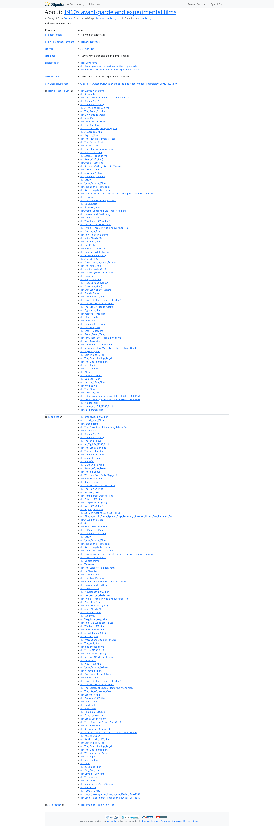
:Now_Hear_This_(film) (94, 234)
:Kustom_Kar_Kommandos (96, 344)
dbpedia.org (144, 18)
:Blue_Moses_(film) (92, 646)
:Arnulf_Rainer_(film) (93, 255)
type (49, 48)
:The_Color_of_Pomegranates (98, 200)
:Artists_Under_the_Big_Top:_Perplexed (103, 210)
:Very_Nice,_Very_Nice (93, 248)
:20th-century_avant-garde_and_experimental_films (109, 69)
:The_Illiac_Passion (92, 578)
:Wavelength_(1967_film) (95, 221)
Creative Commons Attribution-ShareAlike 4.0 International (170, 821)
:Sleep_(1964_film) (91, 159)
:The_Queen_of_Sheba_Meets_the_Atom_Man (106, 687)
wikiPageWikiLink (58, 90)
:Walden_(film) (89, 402)
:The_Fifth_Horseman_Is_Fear (97, 138)
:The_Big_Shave (90, 125)
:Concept (87, 48)
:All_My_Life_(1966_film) (94, 107)
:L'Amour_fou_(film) (92, 296)
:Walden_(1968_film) (92, 626)
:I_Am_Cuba (88, 276)
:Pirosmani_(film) (91, 286)
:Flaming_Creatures (92, 324)
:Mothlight (87, 365)
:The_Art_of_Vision (92, 451)
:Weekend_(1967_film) (93, 533)
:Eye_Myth (87, 245)
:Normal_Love (89, 145)
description (53, 34)
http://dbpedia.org (106, 18)
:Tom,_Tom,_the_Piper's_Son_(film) (100, 337)
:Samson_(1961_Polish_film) (96, 272)
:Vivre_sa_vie (88, 385)
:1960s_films (88, 62)
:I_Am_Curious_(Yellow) (94, 282)
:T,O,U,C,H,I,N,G (90, 392)
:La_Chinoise (88, 203)
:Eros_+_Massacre (91, 330)
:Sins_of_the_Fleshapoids (95, 186)
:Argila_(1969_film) (91, 162)
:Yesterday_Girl (90, 327)
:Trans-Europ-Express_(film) (96, 149)
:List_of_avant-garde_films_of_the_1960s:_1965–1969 (110, 399)
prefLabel (52, 76)
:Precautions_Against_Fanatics (98, 262)
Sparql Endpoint (219, 4)
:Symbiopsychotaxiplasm (95, 190)
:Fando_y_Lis (88, 320)
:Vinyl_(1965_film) (91, 279)
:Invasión (87, 118)
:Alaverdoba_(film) (91, 131)
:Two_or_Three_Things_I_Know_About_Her (104, 227)
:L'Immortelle (89, 317)
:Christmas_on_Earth (93, 557)
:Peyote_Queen (90, 351)
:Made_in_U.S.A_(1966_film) (96, 406)
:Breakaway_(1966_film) (94, 416)
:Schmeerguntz (90, 207)
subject (53, 416)
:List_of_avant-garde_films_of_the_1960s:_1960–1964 (110, 396)
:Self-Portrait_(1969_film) (95, 739)
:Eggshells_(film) (90, 310)
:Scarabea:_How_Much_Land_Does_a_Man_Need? (108, 348)
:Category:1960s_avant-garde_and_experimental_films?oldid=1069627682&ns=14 (130, 83)
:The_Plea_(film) (90, 241)
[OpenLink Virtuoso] (112, 816)
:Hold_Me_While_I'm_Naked (96, 252)
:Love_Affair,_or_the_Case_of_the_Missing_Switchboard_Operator (117, 193)
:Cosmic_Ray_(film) (92, 104)
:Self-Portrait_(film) (92, 409)
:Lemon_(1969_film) (92, 382)
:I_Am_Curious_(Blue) (93, 183)
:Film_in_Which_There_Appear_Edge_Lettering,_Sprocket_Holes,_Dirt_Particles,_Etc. (126, 516)
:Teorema (87, 197)
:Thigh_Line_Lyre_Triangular (97, 550)
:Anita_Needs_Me (91, 238)
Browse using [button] (76, 4)
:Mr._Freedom (89, 368)
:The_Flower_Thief (91, 142)
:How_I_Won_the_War (93, 526)
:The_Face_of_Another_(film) (97, 303)
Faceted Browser (196, 4)
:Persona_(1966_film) (93, 313)
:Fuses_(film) (88, 708)
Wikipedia (111, 821)
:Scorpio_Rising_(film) (93, 155)
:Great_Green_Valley (93, 334)
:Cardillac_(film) (90, 169)
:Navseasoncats (90, 41)
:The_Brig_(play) (90, 440)
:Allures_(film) (89, 258)
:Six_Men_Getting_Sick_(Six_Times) (100, 166)
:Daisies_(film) (89, 560)
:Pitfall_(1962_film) (91, 152)
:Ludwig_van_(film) (92, 90)
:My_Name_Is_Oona (92, 114)
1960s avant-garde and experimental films (120, 12)
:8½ (83, 523)
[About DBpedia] (54, 4)
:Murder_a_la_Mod (92, 464)
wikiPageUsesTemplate (59, 41)
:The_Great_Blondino (93, 111)
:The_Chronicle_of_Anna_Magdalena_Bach (104, 97)
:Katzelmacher (89, 217)
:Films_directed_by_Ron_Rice (97, 804)
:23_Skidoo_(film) (91, 375)
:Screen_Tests (89, 94)
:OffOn (85, 179)
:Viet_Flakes (88, 787)
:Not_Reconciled (90, 341)
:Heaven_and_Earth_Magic (96, 214)
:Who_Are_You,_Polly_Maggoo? (98, 128)
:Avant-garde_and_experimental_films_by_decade (108, 66)
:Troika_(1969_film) (92, 650)
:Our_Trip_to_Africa (92, 354)
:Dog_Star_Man (90, 378)
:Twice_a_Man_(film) (92, 629)
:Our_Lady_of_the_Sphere (95, 289)
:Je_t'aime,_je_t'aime (92, 176)
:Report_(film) (89, 135)
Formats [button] (95, 4)
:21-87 (85, 372)
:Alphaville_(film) (90, 458)
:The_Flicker (88, 389)
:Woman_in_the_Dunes (94, 753)
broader (52, 62)
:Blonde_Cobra (90, 293)
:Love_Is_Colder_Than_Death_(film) (100, 300)
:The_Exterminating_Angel (96, 358)
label (50, 55)
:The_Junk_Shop (90, 265)
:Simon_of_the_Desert (93, 121)
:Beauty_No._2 (89, 101)
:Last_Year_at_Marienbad (95, 224)
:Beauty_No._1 (89, 430)
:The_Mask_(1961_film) (94, 361)
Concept (68, 18)
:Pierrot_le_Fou (90, 231)
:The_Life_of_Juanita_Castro (96, 306)
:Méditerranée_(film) (93, 269)
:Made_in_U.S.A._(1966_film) (96, 784)
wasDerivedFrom (56, 83)
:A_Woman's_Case (91, 173)
